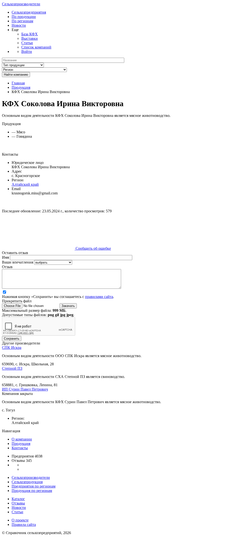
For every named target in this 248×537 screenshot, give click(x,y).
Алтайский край (25, 184)
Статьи (27, 43)
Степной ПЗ (12, 368)
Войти (26, 51)
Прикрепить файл (16, 301)
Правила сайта (24, 524)
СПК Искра (11, 347)
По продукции (24, 17)
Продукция (21, 87)
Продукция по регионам (32, 491)
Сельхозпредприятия (29, 12)
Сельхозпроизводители (21, 4)
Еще (15, 30)
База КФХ (29, 34)
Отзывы (18, 503)
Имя (6, 257)
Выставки (29, 38)
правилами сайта (99, 297)
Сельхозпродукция (27, 482)
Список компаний (36, 47)
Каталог (18, 499)
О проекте (20, 520)
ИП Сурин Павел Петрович (25, 389)
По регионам (22, 21)
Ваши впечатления (18, 262)
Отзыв (7, 267)
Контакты (20, 448)
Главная (18, 83)
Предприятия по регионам (33, 486)
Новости (19, 25)
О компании (22, 439)
